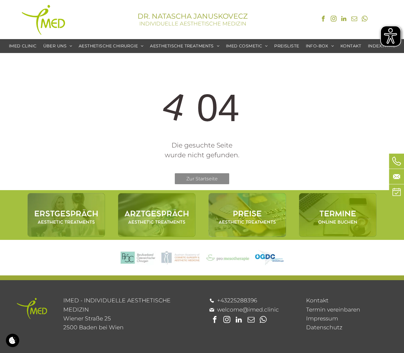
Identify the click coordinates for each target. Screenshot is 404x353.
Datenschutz (324, 327)
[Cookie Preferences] (12, 340)
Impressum (322, 318)
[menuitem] (23, 46)
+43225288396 (237, 300)
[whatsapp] (364, 19)
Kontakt (317, 300)
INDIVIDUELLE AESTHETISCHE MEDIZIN (192, 23)
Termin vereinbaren (333, 309)
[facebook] (323, 19)
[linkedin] (344, 19)
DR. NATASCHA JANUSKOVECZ (193, 16)
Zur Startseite (202, 179)
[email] (354, 19)
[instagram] (333, 19)
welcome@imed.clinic (248, 309)
